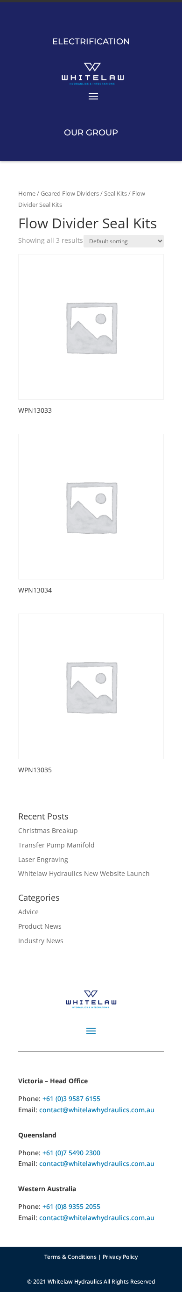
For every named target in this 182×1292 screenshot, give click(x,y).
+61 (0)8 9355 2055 (71, 1206)
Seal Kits (115, 193)
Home (26, 193)
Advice (28, 911)
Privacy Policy (120, 1257)
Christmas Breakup (48, 830)
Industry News (40, 940)
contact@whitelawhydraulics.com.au (96, 1109)
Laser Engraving (43, 859)
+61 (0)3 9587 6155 (71, 1098)
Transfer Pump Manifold (56, 844)
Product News (40, 926)
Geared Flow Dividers (70, 193)
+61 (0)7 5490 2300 (71, 1152)
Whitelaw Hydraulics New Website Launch (84, 873)
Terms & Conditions (70, 1257)
